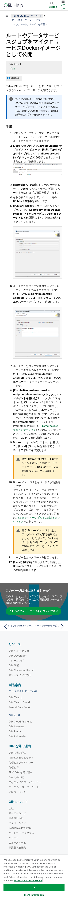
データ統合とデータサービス (25, 20)
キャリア (14, 837)
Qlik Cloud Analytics (20, 721)
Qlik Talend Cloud (19, 702)
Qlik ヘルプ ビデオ (19, 650)
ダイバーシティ (17, 823)
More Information (34, 894)
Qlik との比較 (16, 777)
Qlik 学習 (14, 665)
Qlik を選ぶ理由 (17, 752)
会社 (11, 808)
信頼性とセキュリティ (21, 757)
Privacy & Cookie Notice (28, 880)
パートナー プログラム (21, 832)
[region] (34, 876)
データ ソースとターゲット (24, 786)
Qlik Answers (16, 726)
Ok (34, 887)
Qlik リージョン (17, 791)
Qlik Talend (15, 697)
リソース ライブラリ (20, 675)
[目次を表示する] (7, 15)
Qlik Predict (15, 731)
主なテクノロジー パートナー (25, 782)
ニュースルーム (17, 842)
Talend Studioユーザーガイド (27, 15)
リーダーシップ (17, 813)
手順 (12, 68)
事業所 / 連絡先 (17, 847)
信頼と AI (14, 767)
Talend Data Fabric (20, 707)
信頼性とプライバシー (21, 762)
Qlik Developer (18, 655)
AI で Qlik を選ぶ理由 (20, 772)
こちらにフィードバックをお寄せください (33, 611)
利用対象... (15, 78)
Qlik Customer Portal (21, 670)
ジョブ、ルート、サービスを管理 (28, 24)
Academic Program (20, 827)
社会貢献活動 (16, 818)
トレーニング (16, 660)
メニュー (63, 6)
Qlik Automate (17, 736)
